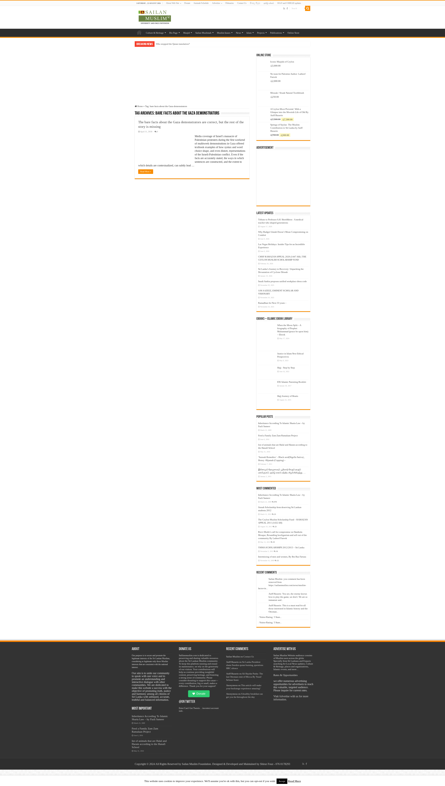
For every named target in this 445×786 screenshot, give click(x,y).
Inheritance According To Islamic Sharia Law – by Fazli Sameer (150, 718)
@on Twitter (187, 702)
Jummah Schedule (201, 3)
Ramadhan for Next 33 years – (272, 303)
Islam (249, 33)
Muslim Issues (223, 33)
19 (274, 542)
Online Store (293, 33)
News (238, 33)
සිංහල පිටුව (255, 3)
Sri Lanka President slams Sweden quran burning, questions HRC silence (244, 665)
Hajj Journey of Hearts (287, 396)
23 (275, 514)
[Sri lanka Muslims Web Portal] (154, 17)
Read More (294, 781)
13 (278, 560)
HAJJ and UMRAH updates (289, 3)
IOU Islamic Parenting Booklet (291, 382)
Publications (276, 33)
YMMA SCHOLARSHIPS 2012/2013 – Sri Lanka (281, 547)
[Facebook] (287, 8)
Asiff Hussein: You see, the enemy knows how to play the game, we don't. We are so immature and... (288, 596)
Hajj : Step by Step (286, 367)
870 (275, 502)
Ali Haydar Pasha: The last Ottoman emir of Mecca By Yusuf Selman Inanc (244, 676)
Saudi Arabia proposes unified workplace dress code (282, 281)
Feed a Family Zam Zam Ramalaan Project (278, 435)
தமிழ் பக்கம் (269, 3)
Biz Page (173, 33)
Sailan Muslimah (203, 33)
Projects (261, 33)
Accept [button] (282, 781)
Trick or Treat (162, 44)
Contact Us (241, 3)
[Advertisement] (192, 78)
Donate (187, 3)
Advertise (216, 3)
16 (277, 551)
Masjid (186, 33)
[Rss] (284, 8)
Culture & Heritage (155, 33)
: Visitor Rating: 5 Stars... (270, 617)
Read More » (145, 171)
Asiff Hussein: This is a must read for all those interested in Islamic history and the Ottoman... (288, 608)
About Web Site (172, 3)
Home (139, 32)
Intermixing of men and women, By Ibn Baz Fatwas (282, 556)
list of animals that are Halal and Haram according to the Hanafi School (149, 744)
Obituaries (229, 3)
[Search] (307, 8)
